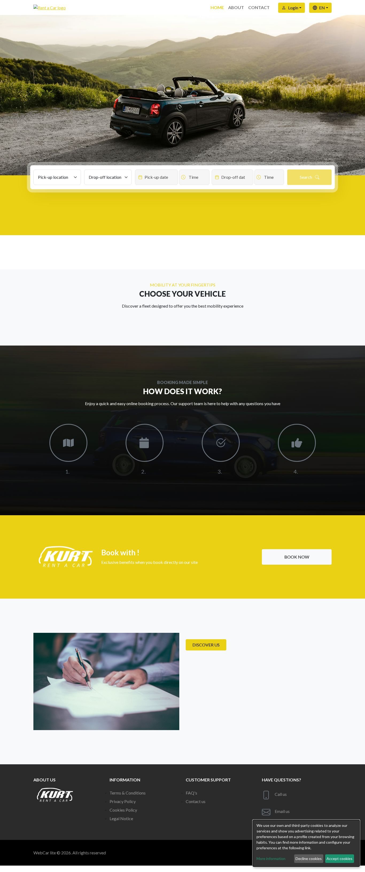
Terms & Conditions (128, 792)
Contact (259, 7)
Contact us (195, 801)
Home (217, 7)
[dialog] (306, 843)
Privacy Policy (123, 801)
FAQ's (191, 792)
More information (271, 858)
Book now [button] (296, 556)
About (236, 7)
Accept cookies (339, 858)
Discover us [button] (206, 644)
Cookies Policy (123, 809)
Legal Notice (121, 818)
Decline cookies (309, 858)
